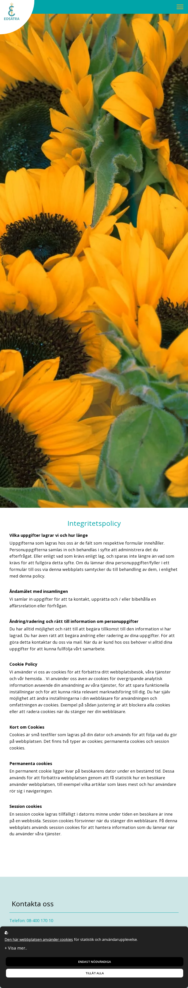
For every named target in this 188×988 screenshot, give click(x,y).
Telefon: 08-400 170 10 (31, 920)
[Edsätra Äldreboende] (17, 17)
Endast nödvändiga (94, 962)
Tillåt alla (95, 973)
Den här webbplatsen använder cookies (39, 939)
